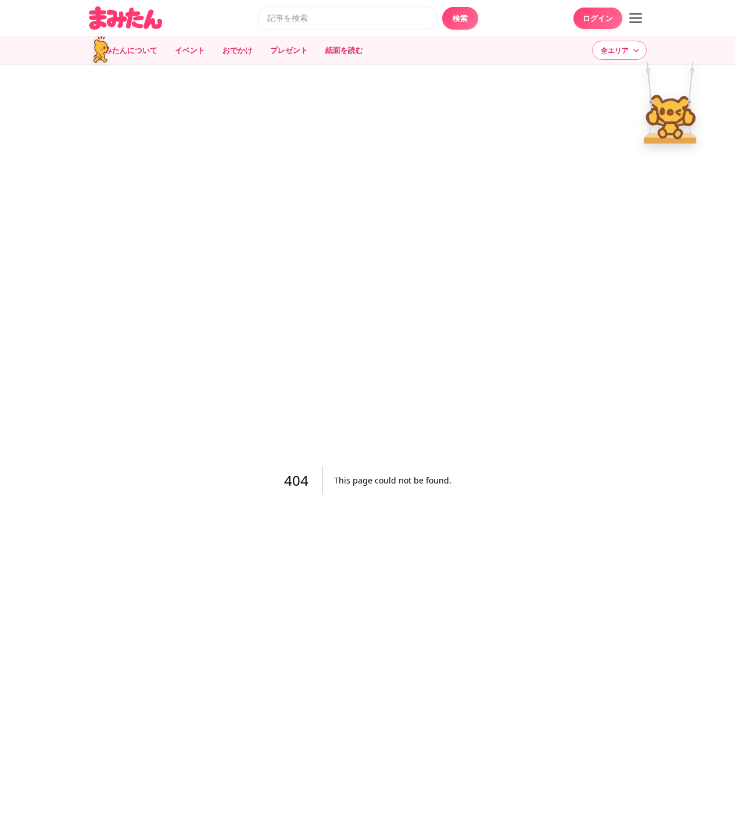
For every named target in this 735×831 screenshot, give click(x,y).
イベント (190, 50)
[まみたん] (125, 18)
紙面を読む (344, 50)
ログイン (598, 18)
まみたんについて (127, 50)
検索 (460, 18)
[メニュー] (636, 18)
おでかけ (238, 50)
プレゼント (289, 50)
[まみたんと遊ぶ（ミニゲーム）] (103, 50)
